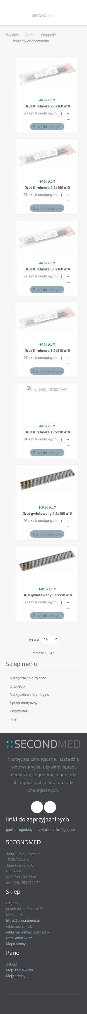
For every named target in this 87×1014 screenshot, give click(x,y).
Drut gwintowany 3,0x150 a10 (47, 595)
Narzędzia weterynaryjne (29, 694)
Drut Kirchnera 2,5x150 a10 (47, 187)
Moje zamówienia (20, 969)
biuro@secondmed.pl (23, 920)
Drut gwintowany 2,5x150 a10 (47, 513)
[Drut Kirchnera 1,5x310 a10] (47, 388)
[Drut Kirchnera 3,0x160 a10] (47, 235)
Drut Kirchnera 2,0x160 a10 (47, 106)
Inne (13, 719)
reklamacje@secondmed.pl (27, 931)
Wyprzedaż (19, 710)
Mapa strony (16, 943)
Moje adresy (16, 975)
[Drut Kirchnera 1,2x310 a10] (47, 317)
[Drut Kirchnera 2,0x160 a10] (47, 72)
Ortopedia (49, 34)
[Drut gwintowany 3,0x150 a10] (47, 560)
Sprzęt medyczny (24, 702)
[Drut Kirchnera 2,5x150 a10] (47, 154)
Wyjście (12, 34)
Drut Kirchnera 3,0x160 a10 (47, 269)
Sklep (29, 34)
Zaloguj (11, 963)
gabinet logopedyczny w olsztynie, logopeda (40, 829)
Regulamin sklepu (20, 937)
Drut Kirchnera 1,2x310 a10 (47, 350)
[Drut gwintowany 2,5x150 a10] (47, 478)
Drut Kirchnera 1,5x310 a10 (47, 432)
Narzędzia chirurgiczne (28, 677)
